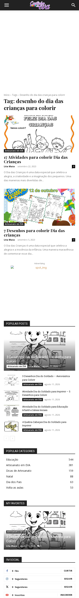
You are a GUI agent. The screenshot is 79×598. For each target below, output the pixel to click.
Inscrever (66, 594)
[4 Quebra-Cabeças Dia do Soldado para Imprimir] (11, 426)
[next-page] (12, 438)
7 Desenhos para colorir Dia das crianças (34, 232)
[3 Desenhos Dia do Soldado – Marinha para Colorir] (39, 351)
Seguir (68, 578)
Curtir (68, 570)
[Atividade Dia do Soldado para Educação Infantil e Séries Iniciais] (11, 410)
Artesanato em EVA (14, 150)
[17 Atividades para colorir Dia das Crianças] (39, 133)
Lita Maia (9, 166)
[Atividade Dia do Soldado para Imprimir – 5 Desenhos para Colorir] (11, 395)
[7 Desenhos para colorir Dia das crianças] (39, 207)
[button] (6, 5)
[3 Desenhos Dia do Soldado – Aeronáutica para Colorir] (11, 380)
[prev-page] (6, 438)
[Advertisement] (39, 51)
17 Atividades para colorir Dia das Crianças (36, 159)
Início (7, 95)
